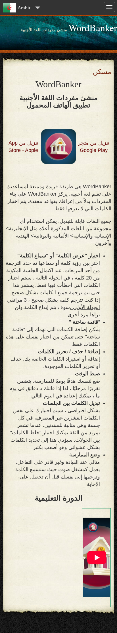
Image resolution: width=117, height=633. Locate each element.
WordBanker (92, 27)
